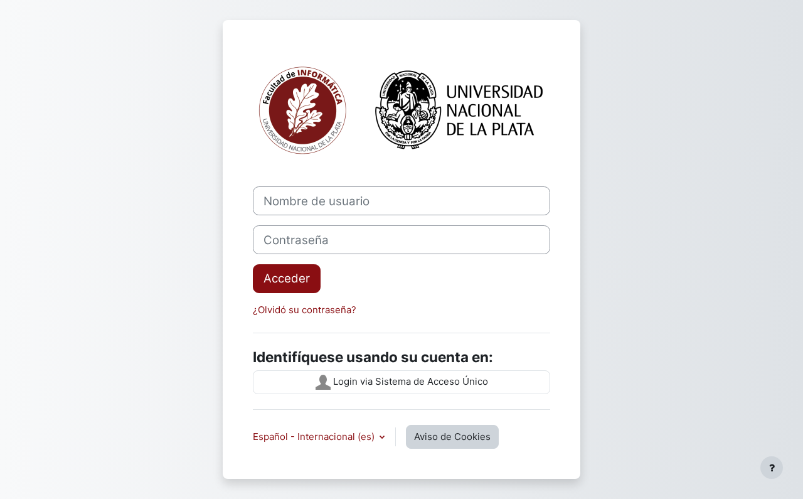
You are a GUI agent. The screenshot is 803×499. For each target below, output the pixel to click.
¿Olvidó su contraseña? (304, 310)
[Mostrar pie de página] (771, 467)
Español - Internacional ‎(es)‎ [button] (315, 437)
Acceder (286, 278)
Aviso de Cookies (452, 437)
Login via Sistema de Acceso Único (409, 381)
